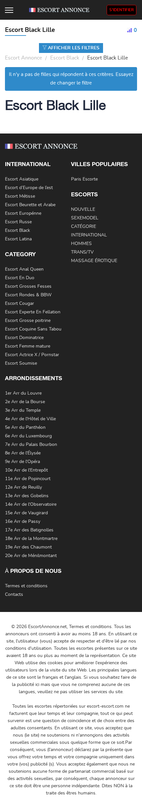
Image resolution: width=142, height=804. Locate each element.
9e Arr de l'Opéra (22, 461)
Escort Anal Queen (24, 269)
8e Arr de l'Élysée (23, 453)
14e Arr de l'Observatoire (30, 504)
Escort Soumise (21, 363)
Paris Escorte (84, 179)
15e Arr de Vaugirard (26, 513)
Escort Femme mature (27, 346)
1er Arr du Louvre (23, 393)
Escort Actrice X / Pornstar (32, 355)
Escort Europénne (23, 213)
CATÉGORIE (83, 226)
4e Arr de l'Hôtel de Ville (30, 419)
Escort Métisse (20, 196)
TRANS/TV (82, 252)
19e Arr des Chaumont (28, 547)
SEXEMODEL (84, 218)
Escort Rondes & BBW (28, 295)
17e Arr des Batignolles (29, 530)
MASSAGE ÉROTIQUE (94, 260)
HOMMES (81, 243)
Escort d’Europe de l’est (29, 187)
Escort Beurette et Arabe (30, 205)
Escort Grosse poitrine (28, 320)
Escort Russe (18, 222)
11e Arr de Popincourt (28, 478)
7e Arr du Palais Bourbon (31, 444)
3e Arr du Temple (23, 410)
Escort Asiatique (21, 179)
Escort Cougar (19, 303)
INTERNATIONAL (89, 235)
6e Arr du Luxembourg (28, 436)
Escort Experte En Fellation (32, 312)
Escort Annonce (23, 58)
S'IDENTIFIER (121, 10)
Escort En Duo (19, 278)
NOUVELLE (83, 209)
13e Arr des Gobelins (27, 496)
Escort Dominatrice (24, 337)
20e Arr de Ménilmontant (31, 555)
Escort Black (64, 58)
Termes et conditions (26, 586)
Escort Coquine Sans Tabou (33, 329)
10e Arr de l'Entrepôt (26, 470)
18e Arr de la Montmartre (31, 538)
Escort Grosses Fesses (28, 286)
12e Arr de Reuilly (23, 487)
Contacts (14, 594)
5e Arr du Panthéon (25, 427)
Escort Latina (18, 239)
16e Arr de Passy (22, 521)
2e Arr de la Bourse (25, 402)
